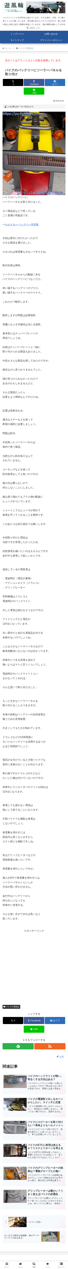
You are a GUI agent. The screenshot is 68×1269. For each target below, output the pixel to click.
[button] (61, 726)
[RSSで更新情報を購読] (49, 1046)
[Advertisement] (34, 967)
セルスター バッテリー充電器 (22, 224)
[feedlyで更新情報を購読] (18, 1046)
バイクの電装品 (12, 1007)
